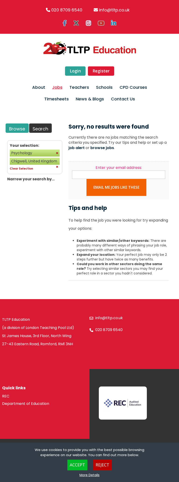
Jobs (57, 87)
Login (75, 71)
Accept (77, 465)
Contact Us (123, 99)
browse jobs (102, 147)
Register (101, 71)
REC (5, 396)
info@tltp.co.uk (114, 10)
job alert (77, 147)
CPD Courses (133, 87)
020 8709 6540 (66, 10)
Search (40, 129)
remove (57, 153)
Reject (102, 465)
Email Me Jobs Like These (116, 187)
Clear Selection (21, 169)
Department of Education (25, 403)
